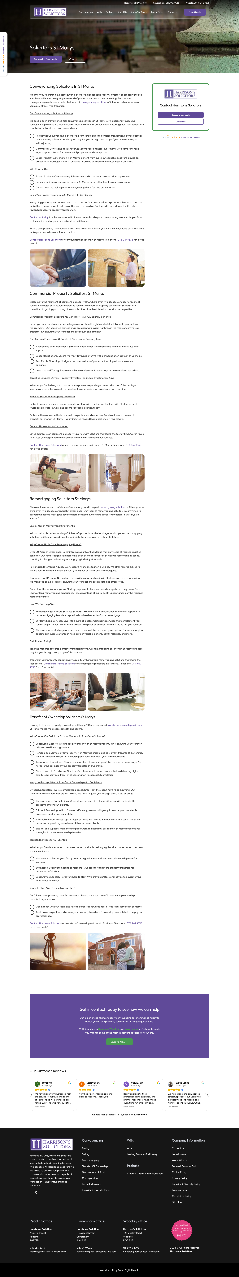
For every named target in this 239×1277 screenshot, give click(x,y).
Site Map (177, 1202)
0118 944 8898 (131, 1247)
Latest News (179, 1154)
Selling (85, 1154)
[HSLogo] (50, 12)
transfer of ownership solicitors (124, 725)
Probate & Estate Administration (145, 1173)
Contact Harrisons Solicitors (45, 239)
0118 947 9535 (125, 239)
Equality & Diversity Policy (96, 1190)
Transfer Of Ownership (95, 1166)
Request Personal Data (184, 1166)
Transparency (179, 1190)
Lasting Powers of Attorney (142, 1154)
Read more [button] (84, 1107)
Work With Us (179, 1160)
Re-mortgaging (90, 1160)
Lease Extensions (91, 1184)
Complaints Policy (181, 1196)
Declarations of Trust (93, 1172)
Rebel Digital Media (128, 1270)
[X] (35, 1192)
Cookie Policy (179, 1172)
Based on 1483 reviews (4, 45)
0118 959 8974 (37, 1247)
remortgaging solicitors (112, 507)
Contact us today (39, 217)
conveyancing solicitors (93, 102)
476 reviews (140, 1114)
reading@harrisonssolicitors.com (48, 1251)
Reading (103, 1029)
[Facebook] (31, 1192)
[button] (94, 12)
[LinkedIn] (41, 1192)
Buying (85, 1148)
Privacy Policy (179, 1178)
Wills (129, 1148)
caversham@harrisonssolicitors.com (96, 1251)
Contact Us (178, 1148)
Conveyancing (90, 1178)
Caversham (131, 1029)
